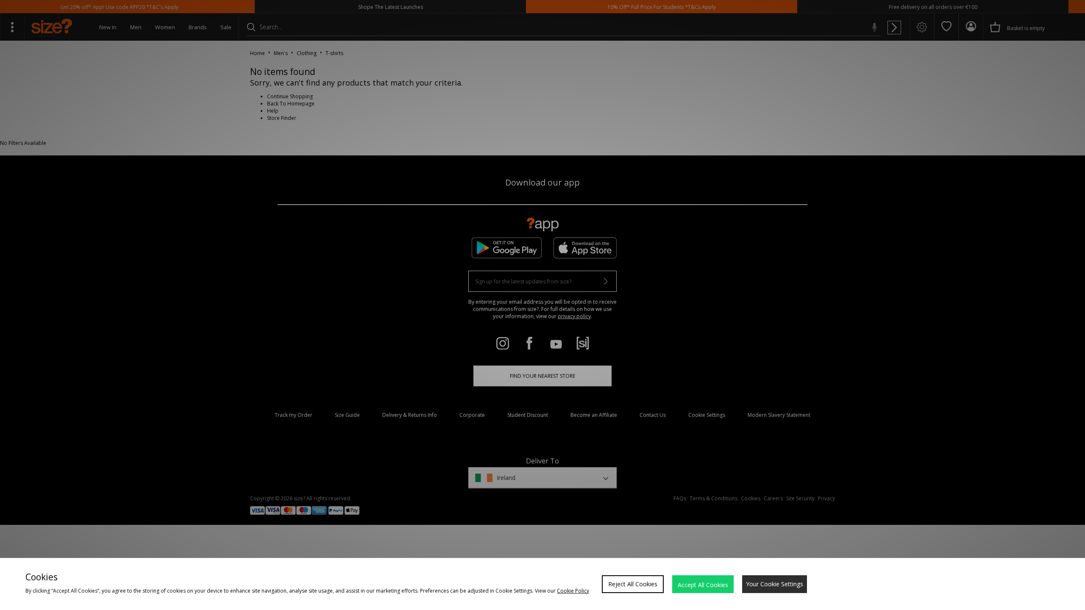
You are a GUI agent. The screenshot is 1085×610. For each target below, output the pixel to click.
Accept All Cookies (703, 585)
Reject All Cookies (632, 584)
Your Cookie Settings (774, 584)
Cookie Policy (573, 590)
